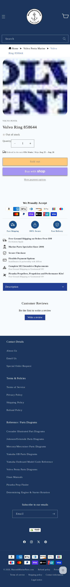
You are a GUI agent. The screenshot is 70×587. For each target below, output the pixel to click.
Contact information (54, 575)
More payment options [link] (35, 179)
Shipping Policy (15, 402)
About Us (12, 350)
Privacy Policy (15, 395)
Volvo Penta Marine (34, 48)
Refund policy (44, 570)
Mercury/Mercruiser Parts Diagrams (26, 446)
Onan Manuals (15, 477)
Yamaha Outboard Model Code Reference (30, 461)
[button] (65, 16)
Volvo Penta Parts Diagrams (22, 469)
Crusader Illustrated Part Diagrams (26, 431)
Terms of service (17, 575)
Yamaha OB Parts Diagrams (22, 454)
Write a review (35, 317)
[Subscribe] (53, 514)
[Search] (64, 38)
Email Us (12, 358)
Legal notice (36, 580)
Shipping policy (35, 575)
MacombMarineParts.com (22, 570)
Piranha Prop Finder (18, 484)
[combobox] (35, 39)
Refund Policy (14, 410)
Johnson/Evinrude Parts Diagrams (25, 439)
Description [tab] (11, 286)
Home (15, 48)
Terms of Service (16, 387)
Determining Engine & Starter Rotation (28, 492)
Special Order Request (19, 366)
